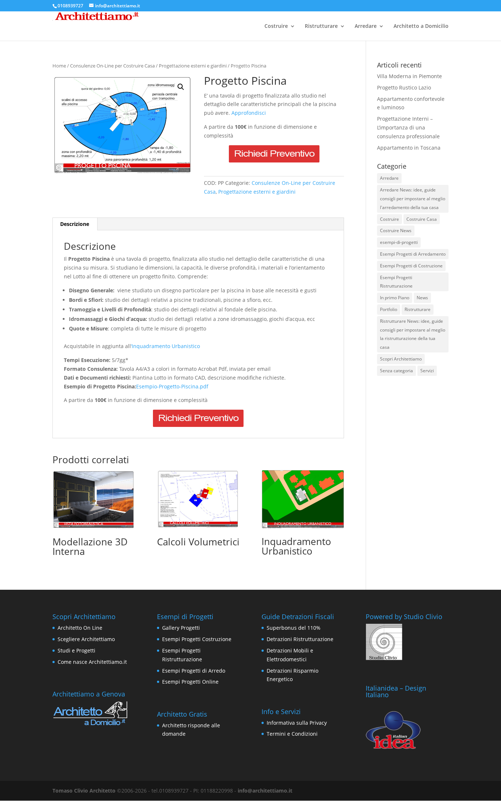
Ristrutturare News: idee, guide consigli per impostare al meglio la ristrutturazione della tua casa (412, 334)
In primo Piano (394, 298)
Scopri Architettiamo (401, 359)
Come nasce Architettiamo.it (92, 661)
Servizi (427, 370)
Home (59, 65)
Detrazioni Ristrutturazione (300, 639)
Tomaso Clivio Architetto (84, 790)
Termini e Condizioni (292, 733)
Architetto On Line (80, 627)
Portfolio (388, 309)
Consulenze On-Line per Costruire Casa (112, 65)
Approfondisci (248, 112)
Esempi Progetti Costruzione (196, 639)
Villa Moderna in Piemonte (409, 76)
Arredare (366, 26)
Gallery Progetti (181, 627)
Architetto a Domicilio (421, 26)
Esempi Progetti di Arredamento (413, 254)
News (422, 298)
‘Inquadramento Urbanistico (165, 346)
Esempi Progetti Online (190, 681)
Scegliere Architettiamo (86, 639)
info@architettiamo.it (265, 790)
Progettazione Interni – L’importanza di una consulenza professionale (408, 127)
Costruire (276, 26)
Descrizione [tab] (74, 223)
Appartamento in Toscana (408, 147)
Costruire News (396, 230)
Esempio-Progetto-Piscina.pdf (172, 386)
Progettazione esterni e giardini (193, 65)
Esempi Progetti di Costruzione (411, 266)
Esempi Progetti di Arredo (193, 670)
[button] (180, 87)
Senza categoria (396, 370)
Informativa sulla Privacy (297, 722)
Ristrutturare (321, 26)
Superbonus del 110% (294, 627)
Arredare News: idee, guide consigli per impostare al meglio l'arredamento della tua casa (412, 199)
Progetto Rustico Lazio (404, 87)
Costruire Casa (421, 219)
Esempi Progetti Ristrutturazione (396, 281)
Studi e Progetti (76, 650)
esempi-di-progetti (399, 242)
